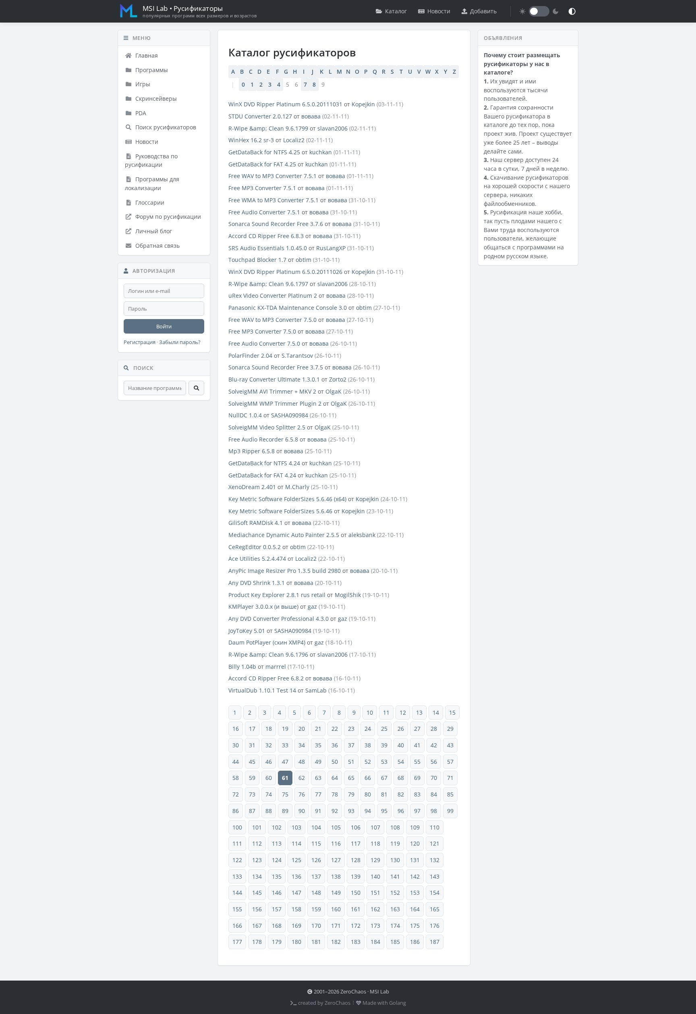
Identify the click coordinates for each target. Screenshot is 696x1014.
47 (285, 761)
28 (434, 728)
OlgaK (333, 391)
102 (277, 827)
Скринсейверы (155, 98)
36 (334, 745)
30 (235, 745)
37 (351, 745)
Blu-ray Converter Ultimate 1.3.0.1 (274, 379)
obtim (303, 259)
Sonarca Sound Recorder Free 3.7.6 (275, 224)
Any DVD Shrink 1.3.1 (256, 583)
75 (285, 794)
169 (296, 925)
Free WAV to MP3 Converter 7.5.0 (272, 319)
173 (375, 925)
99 (450, 811)
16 (235, 728)
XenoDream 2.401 (252, 487)
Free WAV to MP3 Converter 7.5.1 (272, 176)
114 (296, 843)
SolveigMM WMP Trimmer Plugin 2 (274, 403)
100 (237, 827)
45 (252, 761)
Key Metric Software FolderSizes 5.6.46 (280, 511)
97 (417, 811)
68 (401, 778)
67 (384, 778)
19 (285, 728)
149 (336, 892)
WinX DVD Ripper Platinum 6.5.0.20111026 (285, 272)
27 (417, 728)
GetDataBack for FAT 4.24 (262, 475)
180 (296, 942)
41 (417, 745)
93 (351, 811)
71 (450, 778)
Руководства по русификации (151, 160)
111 (237, 843)
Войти (164, 326)
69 (417, 778)
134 (257, 876)
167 (257, 925)
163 (395, 909)
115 (316, 843)
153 (415, 892)
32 (268, 745)
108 (395, 827)
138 (336, 876)
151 (375, 892)
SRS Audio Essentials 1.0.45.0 (267, 248)
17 (252, 728)
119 (395, 843)
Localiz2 (293, 140)
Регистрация (139, 342)
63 (318, 778)
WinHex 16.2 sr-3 (251, 140)
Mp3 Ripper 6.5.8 (251, 451)
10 (370, 712)
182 (336, 942)
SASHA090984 (289, 415)
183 (355, 942)
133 (237, 876)
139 (355, 876)
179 (277, 942)
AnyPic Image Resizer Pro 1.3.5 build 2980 (284, 570)
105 (336, 827)
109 (415, 827)
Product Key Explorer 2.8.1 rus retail (276, 595)
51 (351, 761)
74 (268, 794)
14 (436, 712)
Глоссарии (149, 202)
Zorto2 (337, 379)
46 (268, 761)
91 (318, 811)
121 (434, 843)
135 (277, 876)
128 (355, 860)
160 (336, 909)
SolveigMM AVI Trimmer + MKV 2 (272, 391)
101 (257, 827)
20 (301, 728)
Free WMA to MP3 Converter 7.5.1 (273, 200)
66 (368, 778)
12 (403, 712)
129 (375, 860)
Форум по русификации (167, 216)
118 (375, 843)
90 (301, 811)
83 (417, 794)
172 (355, 925)
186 (415, 942)
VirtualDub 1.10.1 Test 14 (262, 690)
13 (419, 712)
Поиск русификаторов (165, 127)
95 (384, 811)
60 (268, 778)
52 (368, 761)
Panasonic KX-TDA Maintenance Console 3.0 (287, 307)
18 (268, 728)
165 (434, 909)
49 (318, 761)
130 (395, 860)
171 (336, 925)
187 (434, 942)
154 (434, 892)
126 (316, 860)
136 (296, 876)
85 (450, 794)
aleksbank (361, 535)
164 (415, 909)
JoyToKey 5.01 (246, 631)
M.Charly (297, 487)
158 (296, 909)
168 (277, 925)
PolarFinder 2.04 (250, 355)
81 (384, 794)
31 (252, 745)
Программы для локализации (152, 183)
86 (235, 811)
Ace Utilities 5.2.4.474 (257, 558)
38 (368, 745)
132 (434, 860)
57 (450, 761)
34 (301, 745)
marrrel (275, 666)
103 (296, 827)
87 (252, 811)
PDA (140, 113)
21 (318, 728)
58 (235, 778)
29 (450, 728)
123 (257, 860)
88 (268, 811)
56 (434, 761)
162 (375, 909)
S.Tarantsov (297, 355)
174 (395, 925)
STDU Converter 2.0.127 (260, 116)
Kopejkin (363, 104)
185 (395, 942)
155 (237, 909)
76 (301, 794)
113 (277, 843)
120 (415, 843)
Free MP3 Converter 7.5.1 (262, 188)
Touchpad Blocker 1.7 (257, 259)
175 (415, 925)
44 (235, 761)
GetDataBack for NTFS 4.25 (264, 152)
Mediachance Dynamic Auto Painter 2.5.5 (283, 535)
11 (386, 712)
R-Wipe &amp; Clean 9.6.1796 (268, 654)
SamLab (316, 690)
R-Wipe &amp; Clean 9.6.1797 (268, 284)
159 (316, 909)
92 (334, 811)
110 (434, 827)
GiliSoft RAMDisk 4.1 (255, 523)
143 (434, 876)
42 (434, 745)
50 (334, 761)
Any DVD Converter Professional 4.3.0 (278, 618)
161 (355, 909)
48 (301, 761)
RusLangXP (331, 248)
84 (434, 794)
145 (257, 892)
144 (237, 892)
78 (334, 794)
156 (257, 909)
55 (417, 761)
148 (316, 892)
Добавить (483, 11)
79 (351, 794)
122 (237, 860)
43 (450, 745)
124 (277, 860)
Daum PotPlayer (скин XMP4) (266, 642)
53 (384, 761)
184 (375, 942)
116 (336, 843)
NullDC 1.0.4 (245, 415)
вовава (311, 116)
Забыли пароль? (180, 342)
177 (237, 942)
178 (257, 942)
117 (355, 843)
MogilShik (348, 595)
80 (368, 794)
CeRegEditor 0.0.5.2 (254, 547)
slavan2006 (332, 128)
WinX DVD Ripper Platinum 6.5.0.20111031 (285, 104)
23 (351, 728)
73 (252, 794)
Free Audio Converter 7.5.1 (264, 212)
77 (318, 794)
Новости (438, 11)
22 (334, 728)
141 (395, 876)
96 (401, 811)
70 (434, 778)
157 (277, 909)
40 (401, 745)
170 (316, 925)
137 (316, 876)
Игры (142, 84)
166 (237, 925)
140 (375, 876)
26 (401, 728)
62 (301, 778)
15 (452, 712)
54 (401, 761)
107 (375, 827)
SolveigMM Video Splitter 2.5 (266, 427)
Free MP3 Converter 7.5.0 (262, 331)
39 (384, 745)
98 (434, 811)
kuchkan (320, 152)
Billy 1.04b (242, 666)
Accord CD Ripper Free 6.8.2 (266, 678)
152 (395, 892)
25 (384, 728)
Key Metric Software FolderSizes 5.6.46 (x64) (287, 499)
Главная (146, 55)
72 (235, 794)
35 (318, 745)
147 (296, 892)
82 (401, 794)
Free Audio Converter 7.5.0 (264, 343)
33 (285, 745)
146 (277, 892)
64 (334, 778)
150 (355, 892)
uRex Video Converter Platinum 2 (272, 295)
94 (368, 811)
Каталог (396, 11)
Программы (151, 70)
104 (316, 827)
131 (415, 860)
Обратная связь (157, 245)
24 (368, 728)
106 (355, 827)
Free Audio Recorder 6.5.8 (263, 439)
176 (434, 925)
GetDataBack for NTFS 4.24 (264, 463)
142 (415, 876)
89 (285, 811)
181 (316, 942)
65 (351, 778)
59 (252, 778)
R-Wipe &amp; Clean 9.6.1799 (268, 128)
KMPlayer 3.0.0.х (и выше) (263, 606)
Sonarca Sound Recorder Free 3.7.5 (275, 367)
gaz (312, 606)
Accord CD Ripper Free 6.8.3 (266, 236)
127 (336, 860)
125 (296, 860)
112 (257, 843)
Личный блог (153, 231)
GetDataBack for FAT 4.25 (262, 164)
